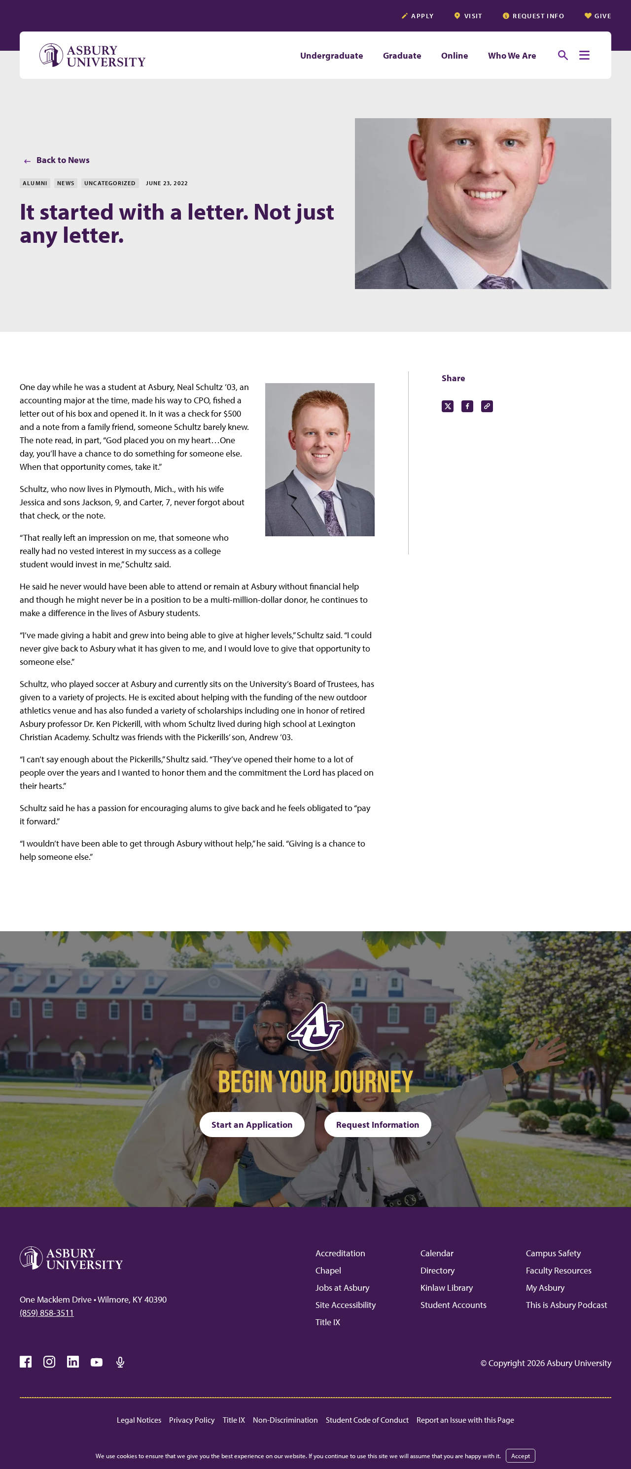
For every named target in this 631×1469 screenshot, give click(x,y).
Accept (520, 1456)
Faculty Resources (559, 1270)
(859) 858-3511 (47, 1312)
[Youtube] (97, 1362)
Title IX (328, 1322)
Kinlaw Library (447, 1287)
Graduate (402, 55)
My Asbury (545, 1287)
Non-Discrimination (285, 1420)
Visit (473, 15)
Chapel (328, 1270)
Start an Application (252, 1124)
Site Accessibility (346, 1304)
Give (603, 15)
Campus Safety (553, 1253)
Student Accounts (454, 1304)
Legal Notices (139, 1420)
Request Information (378, 1124)
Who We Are (512, 55)
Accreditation (340, 1253)
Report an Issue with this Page (465, 1420)
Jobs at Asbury (342, 1287)
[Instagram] (49, 1362)
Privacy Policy (192, 1420)
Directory (438, 1270)
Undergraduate (331, 55)
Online (454, 55)
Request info (538, 15)
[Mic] (120, 1362)
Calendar (437, 1253)
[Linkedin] (73, 1362)
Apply (422, 15)
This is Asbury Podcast (566, 1304)
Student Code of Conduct (367, 1420)
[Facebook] (26, 1362)
